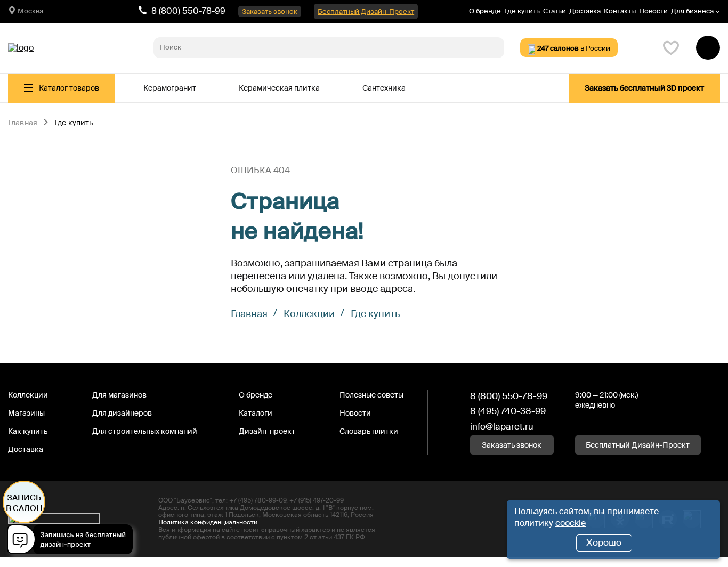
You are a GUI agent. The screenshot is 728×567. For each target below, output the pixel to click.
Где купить (522, 10)
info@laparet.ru (501, 426)
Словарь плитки (368, 431)
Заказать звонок (269, 11)
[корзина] (708, 48)
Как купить (27, 431)
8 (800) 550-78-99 (188, 11)
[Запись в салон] (72, 541)
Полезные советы (371, 395)
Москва (30, 10)
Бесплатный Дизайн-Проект (366, 11)
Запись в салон (24, 503)
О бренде (485, 10)
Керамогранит (169, 88)
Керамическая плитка (279, 88)
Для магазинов (119, 395)
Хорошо (603, 542)
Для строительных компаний (144, 431)
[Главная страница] (21, 48)
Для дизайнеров (122, 413)
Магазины (26, 413)
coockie (570, 523)
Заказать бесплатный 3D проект (644, 88)
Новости (653, 10)
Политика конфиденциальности (207, 522)
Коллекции (309, 313)
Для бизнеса (692, 11)
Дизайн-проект (267, 431)
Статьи (554, 10)
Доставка (585, 10)
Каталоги (255, 413)
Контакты (620, 10)
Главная (22, 123)
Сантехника (384, 88)
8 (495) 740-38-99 (508, 411)
